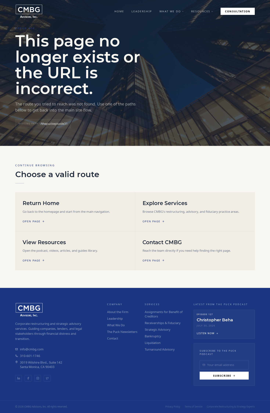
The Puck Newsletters (122, 332)
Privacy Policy (172, 406)
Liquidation (153, 343)
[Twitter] (47, 378)
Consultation (237, 11)
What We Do (170, 11)
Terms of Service (193, 406)
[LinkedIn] (18, 378)
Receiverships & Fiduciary (163, 323)
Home (119, 11)
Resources (200, 11)
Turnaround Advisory (160, 349)
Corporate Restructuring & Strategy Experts (231, 406)
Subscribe (222, 375)
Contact (112, 338)
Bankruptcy (153, 336)
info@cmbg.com (32, 349)
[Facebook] (28, 378)
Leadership (142, 11)
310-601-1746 (30, 356)
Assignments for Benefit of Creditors (164, 314)
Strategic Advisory (157, 329)
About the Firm (117, 312)
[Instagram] (37, 378)
